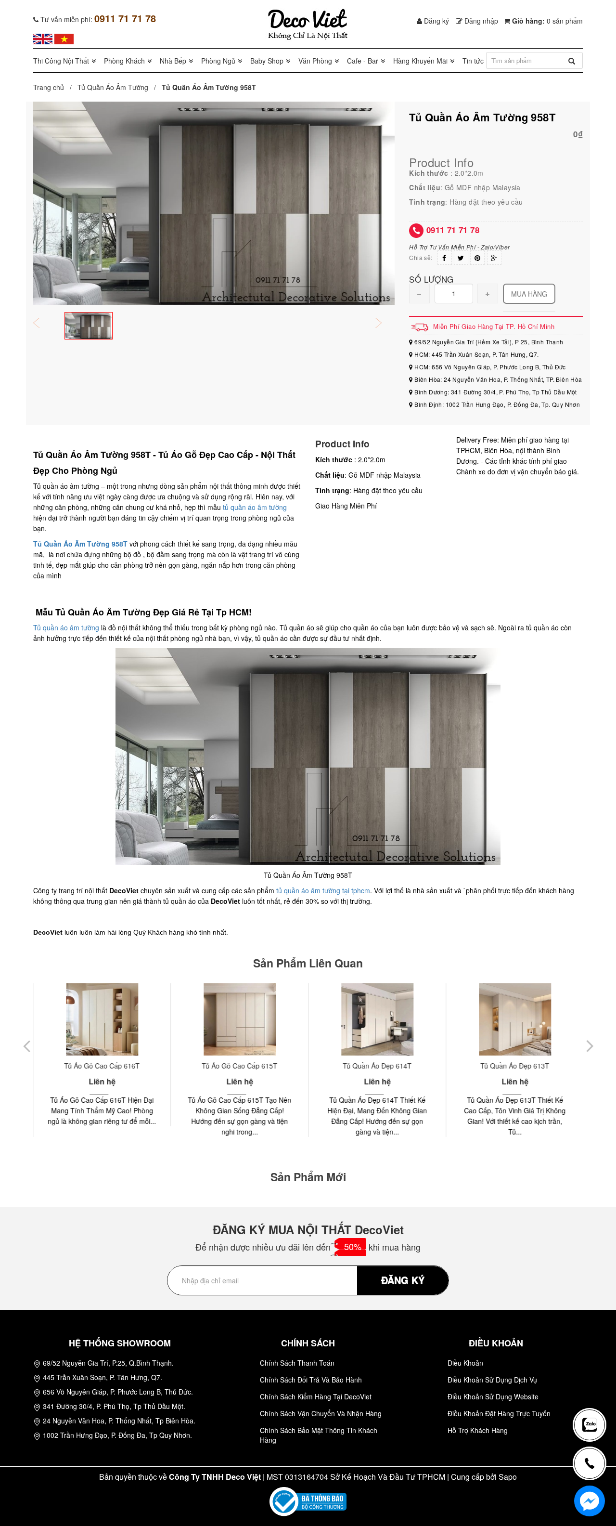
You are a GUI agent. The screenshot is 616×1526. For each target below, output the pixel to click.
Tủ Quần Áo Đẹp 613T (514, 1065)
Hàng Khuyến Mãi (420, 60)
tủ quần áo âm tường (255, 507)
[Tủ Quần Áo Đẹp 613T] (514, 1019)
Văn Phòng (315, 60)
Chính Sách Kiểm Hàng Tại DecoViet (316, 1396)
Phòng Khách (124, 60)
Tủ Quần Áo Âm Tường (112, 87)
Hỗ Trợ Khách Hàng (478, 1430)
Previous (42, 324)
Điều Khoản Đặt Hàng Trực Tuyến (499, 1413)
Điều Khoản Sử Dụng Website (493, 1396)
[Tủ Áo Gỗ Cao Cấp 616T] (101, 1019)
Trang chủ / (54, 87)
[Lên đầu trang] (593, 1393)
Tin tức (473, 60)
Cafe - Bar (362, 60)
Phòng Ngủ (218, 60)
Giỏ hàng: (546, 21)
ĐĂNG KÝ (402, 1280)
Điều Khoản (465, 1363)
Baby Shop (266, 60)
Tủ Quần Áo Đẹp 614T (377, 1065)
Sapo (508, 1476)
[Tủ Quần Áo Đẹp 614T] (377, 1019)
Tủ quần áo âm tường (66, 627)
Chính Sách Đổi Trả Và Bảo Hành (311, 1379)
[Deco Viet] (42, 38)
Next (385, 324)
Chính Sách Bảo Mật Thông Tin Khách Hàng (318, 1435)
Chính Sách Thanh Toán (297, 1363)
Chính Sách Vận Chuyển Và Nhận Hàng (321, 1413)
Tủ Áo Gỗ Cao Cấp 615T (239, 1065)
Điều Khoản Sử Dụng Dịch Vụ (492, 1379)
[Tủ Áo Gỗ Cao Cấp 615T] (239, 1019)
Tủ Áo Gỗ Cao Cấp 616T (102, 1065)
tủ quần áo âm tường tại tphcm (323, 890)
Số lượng (431, 278)
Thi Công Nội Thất (61, 60)
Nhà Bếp (173, 60)
